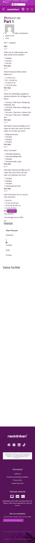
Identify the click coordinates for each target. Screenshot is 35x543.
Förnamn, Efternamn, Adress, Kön (18, 112)
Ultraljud (9, 137)
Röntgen (9, 139)
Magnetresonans (12, 134)
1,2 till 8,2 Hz (10, 78)
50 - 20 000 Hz (11, 80)
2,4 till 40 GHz (11, 85)
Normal (8, 63)
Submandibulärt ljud (13, 186)
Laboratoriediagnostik (13, 156)
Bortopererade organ (13, 161)
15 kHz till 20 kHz (12, 203)
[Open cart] (27, 9)
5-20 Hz (9, 200)
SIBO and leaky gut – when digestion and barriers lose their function (16, 418)
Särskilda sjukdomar (13, 154)
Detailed (8, 58)
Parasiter (9, 159)
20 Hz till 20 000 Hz (13, 205)
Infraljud (9, 142)
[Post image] (17, 282)
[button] (3, 9)
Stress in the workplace (13, 367)
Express (9, 61)
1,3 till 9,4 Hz (10, 83)
